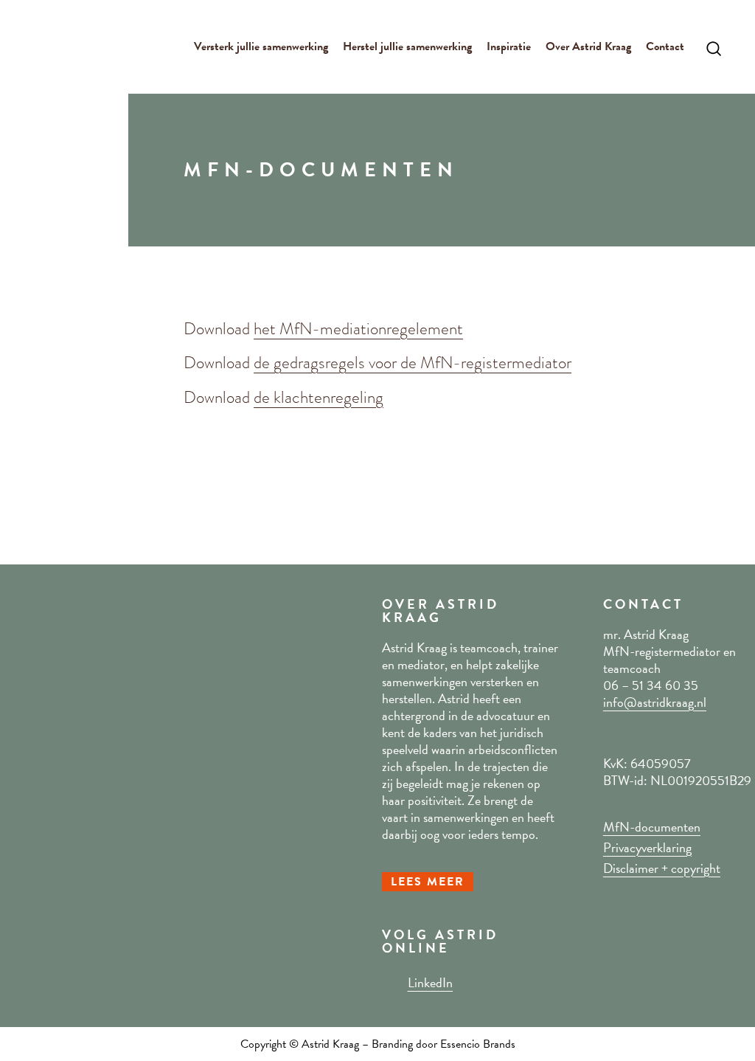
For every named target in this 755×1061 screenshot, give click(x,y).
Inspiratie (509, 46)
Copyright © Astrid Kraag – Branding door (340, 1044)
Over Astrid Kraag (588, 46)
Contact (665, 46)
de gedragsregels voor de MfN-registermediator (412, 362)
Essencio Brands (477, 1044)
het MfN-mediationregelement (358, 328)
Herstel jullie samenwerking (407, 46)
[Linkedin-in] (389, 982)
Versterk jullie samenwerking (261, 46)
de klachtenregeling (318, 397)
